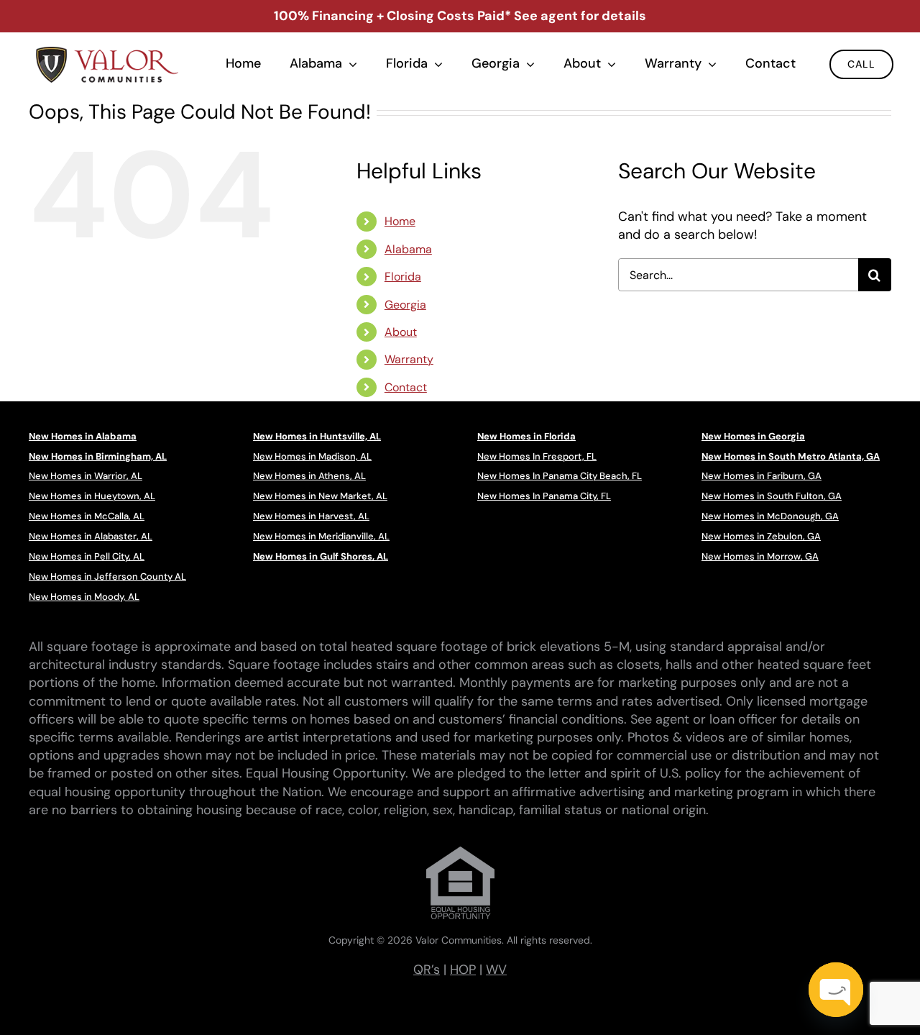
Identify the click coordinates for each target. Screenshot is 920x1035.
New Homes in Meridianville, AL (321, 536)
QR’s (426, 969)
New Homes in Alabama (83, 436)
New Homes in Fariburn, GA (762, 476)
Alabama (408, 249)
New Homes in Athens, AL (309, 476)
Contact (406, 387)
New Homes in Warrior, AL (85, 476)
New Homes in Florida (526, 436)
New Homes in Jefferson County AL (107, 576)
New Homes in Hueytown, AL (92, 496)
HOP (463, 969)
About (401, 331)
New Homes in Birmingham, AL (98, 456)
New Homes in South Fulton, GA (772, 496)
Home (400, 221)
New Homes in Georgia (753, 436)
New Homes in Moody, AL (84, 597)
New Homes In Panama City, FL (544, 496)
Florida (403, 276)
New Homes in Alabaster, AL (90, 536)
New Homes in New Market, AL (320, 496)
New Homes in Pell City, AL (86, 556)
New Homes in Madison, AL (312, 456)
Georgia (405, 304)
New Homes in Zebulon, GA (761, 536)
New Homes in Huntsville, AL (317, 436)
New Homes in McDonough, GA (770, 516)
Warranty (409, 359)
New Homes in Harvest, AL (311, 516)
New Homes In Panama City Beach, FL (559, 476)
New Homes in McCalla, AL (86, 516)
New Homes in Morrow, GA (760, 556)
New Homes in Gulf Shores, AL (320, 556)
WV (496, 969)
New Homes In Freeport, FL (537, 456)
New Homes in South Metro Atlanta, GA (791, 456)
